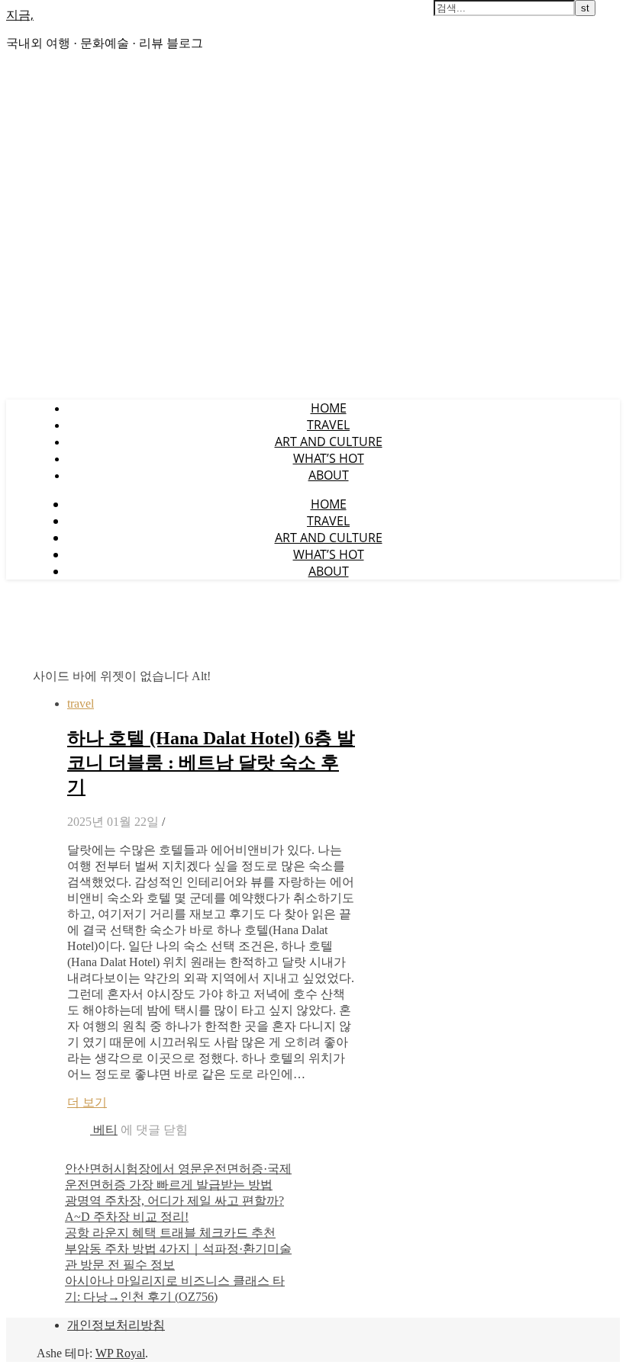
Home (329, 408)
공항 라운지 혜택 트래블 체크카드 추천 (170, 1232)
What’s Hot (328, 458)
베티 (105, 1129)
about (328, 475)
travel (328, 424)
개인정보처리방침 (116, 1324)
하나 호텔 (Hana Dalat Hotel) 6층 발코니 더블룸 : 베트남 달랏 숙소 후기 (211, 762)
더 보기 (87, 1102)
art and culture (328, 441)
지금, (20, 14)
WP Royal (120, 1353)
